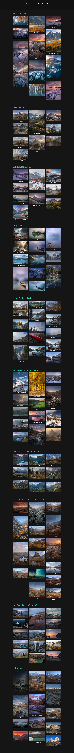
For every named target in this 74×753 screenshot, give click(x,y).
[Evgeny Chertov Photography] (37, 5)
